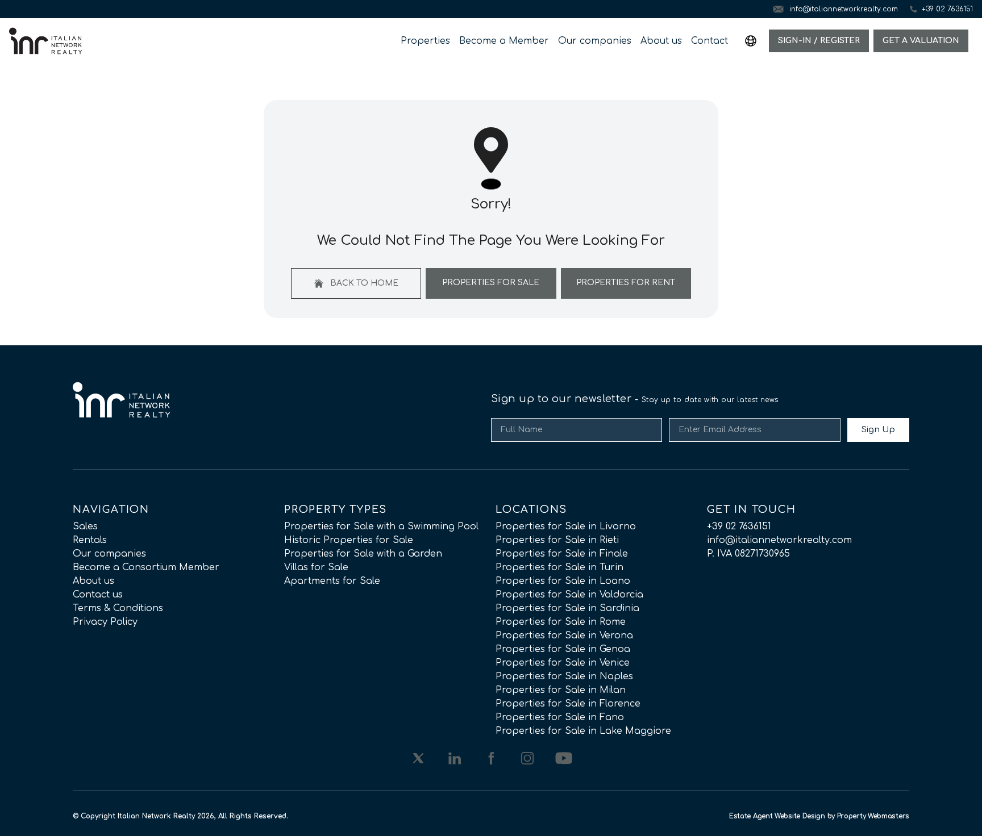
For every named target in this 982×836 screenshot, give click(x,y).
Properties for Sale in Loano (563, 581)
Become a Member (504, 41)
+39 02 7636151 (739, 526)
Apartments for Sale (332, 581)
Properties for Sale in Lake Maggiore (583, 731)
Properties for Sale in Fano (560, 717)
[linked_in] (454, 758)
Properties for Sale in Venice (563, 663)
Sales (85, 526)
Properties (425, 41)
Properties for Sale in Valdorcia (569, 595)
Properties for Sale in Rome (561, 622)
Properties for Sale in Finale (562, 554)
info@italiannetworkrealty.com (779, 540)
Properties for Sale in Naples (564, 676)
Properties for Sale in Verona (564, 635)
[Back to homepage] (45, 41)
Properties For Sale (490, 282)
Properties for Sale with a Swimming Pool (381, 526)
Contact (709, 41)
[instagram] (527, 758)
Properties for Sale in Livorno (566, 526)
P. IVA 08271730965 (748, 554)
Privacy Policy (105, 622)
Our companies (594, 41)
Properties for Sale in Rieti (557, 540)
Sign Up (878, 429)
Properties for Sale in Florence (568, 704)
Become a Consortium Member (146, 567)
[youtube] (563, 758)
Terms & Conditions (118, 608)
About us (661, 41)
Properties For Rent (625, 282)
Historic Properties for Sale (348, 540)
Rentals (90, 540)
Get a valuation (921, 40)
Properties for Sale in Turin (559, 567)
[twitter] (418, 758)
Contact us (98, 595)
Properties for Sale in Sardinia (567, 608)
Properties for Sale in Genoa (563, 649)
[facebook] (491, 758)
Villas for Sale (316, 567)
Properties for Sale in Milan (561, 690)
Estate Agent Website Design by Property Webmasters (819, 816)
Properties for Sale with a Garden (363, 554)
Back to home (363, 283)
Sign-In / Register (819, 40)
